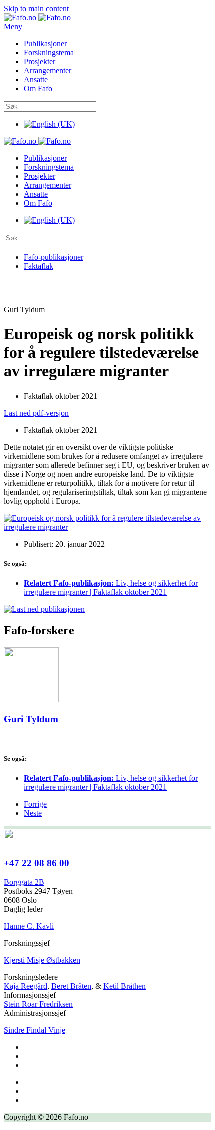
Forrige (35, 804)
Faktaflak (39, 266)
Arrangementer (48, 70)
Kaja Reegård (26, 986)
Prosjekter (40, 61)
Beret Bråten (72, 986)
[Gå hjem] (37, 17)
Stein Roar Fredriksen (38, 1004)
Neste (33, 813)
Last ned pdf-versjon (36, 413)
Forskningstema (49, 52)
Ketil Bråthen (125, 986)
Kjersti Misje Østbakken (42, 960)
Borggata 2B (24, 882)
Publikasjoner (45, 43)
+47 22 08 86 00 (37, 863)
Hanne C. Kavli (29, 926)
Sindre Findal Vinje (35, 1030)
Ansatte (36, 79)
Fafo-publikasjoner (54, 257)
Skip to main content (36, 8)
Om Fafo (38, 88)
